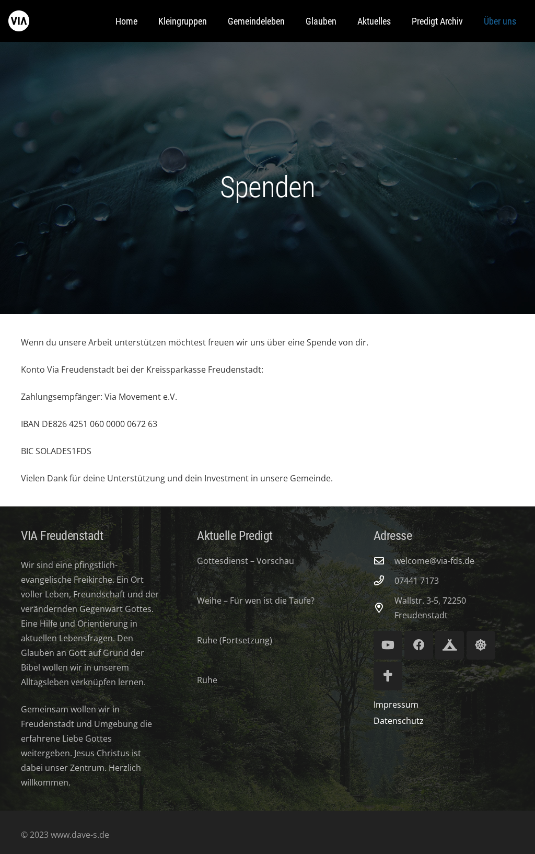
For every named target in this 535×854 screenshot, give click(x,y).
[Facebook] (418, 645)
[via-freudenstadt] (18, 20)
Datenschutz (399, 720)
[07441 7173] (384, 580)
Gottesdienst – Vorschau (245, 561)
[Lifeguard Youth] (481, 645)
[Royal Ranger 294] (449, 645)
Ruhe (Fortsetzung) (234, 640)
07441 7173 (416, 580)
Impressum (396, 704)
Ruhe (207, 680)
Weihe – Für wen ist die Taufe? (256, 600)
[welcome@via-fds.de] (384, 561)
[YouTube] (388, 645)
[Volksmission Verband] (388, 676)
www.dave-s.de (79, 834)
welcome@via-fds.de (434, 561)
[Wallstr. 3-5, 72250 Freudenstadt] (384, 608)
